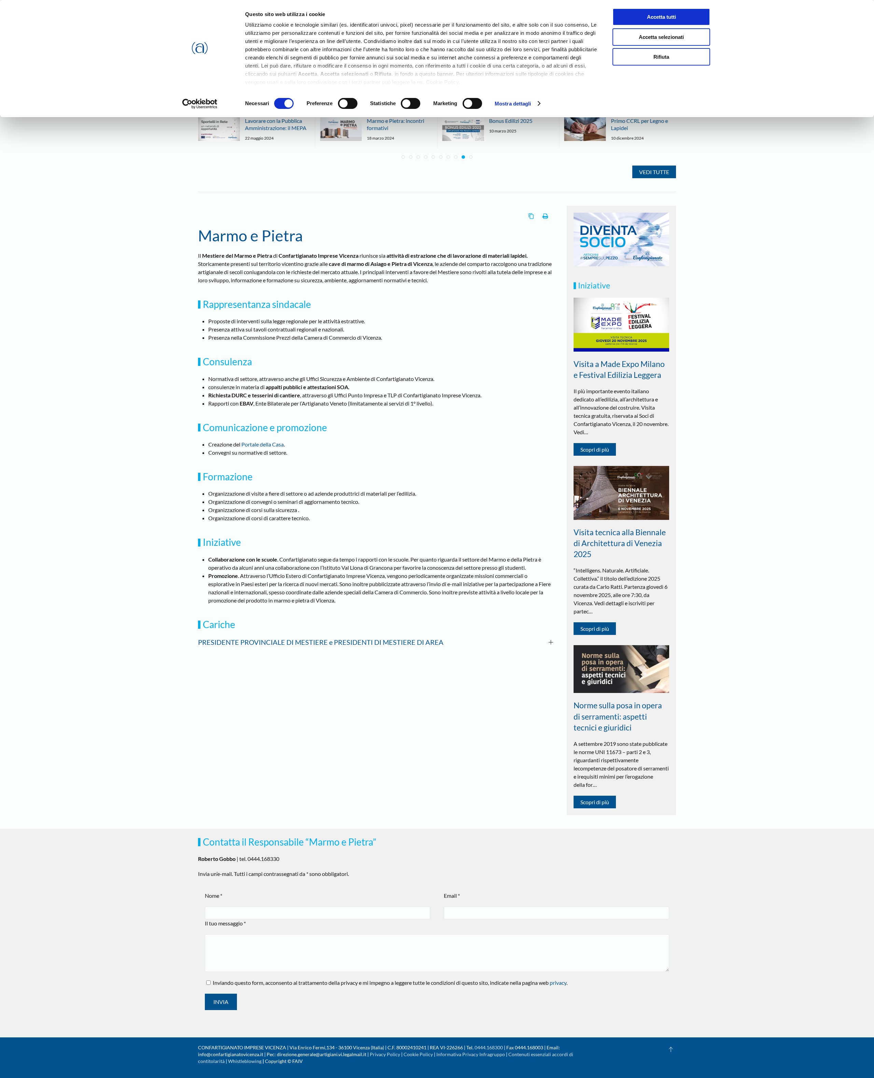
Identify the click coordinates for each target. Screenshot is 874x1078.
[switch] (347, 103)
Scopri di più (594, 449)
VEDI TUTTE (654, 172)
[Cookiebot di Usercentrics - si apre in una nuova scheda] (200, 104)
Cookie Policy (418, 1054)
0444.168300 (489, 1047)
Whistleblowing (245, 1061)
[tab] (403, 157)
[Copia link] (531, 216)
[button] (671, 1049)
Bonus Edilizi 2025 (510, 120)
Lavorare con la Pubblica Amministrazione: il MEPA (275, 124)
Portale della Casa (262, 444)
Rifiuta (661, 57)
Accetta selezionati (661, 37)
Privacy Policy (385, 1054)
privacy (558, 982)
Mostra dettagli (513, 104)
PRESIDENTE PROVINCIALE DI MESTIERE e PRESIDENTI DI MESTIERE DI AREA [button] (320, 642)
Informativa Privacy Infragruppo (470, 1054)
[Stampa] (545, 216)
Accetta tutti (661, 17)
